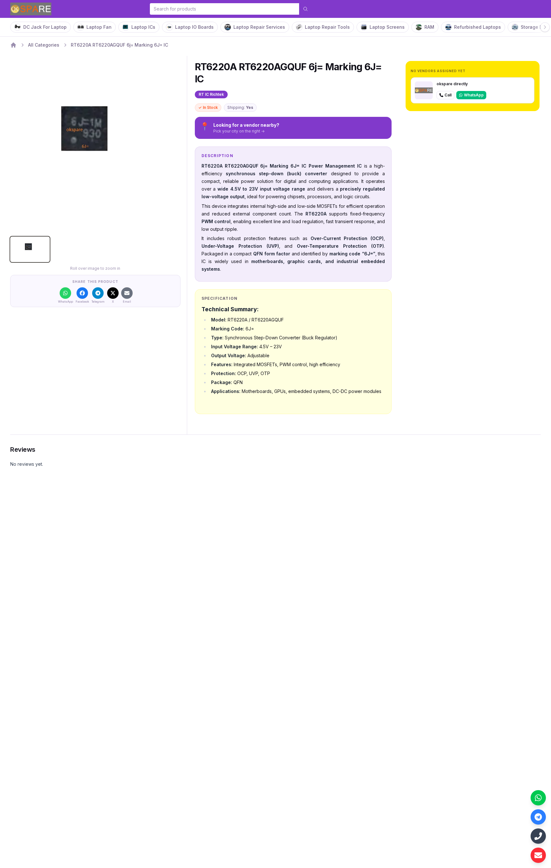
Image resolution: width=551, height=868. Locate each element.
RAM (429, 27)
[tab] (30, 249)
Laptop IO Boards (194, 27)
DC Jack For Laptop (45, 27)
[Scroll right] (545, 27)
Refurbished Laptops (477, 27)
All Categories (43, 45)
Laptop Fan (99, 27)
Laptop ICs (143, 27)
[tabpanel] (95, 146)
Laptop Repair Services (259, 27)
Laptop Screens (387, 27)
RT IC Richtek (211, 94)
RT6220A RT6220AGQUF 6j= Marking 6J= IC (119, 45)
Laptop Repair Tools (327, 27)
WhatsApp (474, 95)
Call (448, 95)
